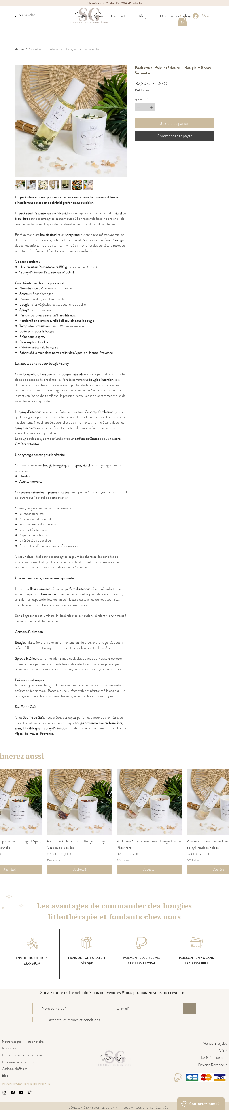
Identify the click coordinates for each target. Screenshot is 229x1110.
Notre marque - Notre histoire (23, 1041)
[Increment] (152, 107)
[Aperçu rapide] (79, 802)
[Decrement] (138, 107)
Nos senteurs (11, 1048)
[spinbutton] (145, 107)
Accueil (20, 48)
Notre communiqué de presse (22, 1054)
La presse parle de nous (18, 1061)
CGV (223, 1050)
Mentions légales (215, 1043)
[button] (89, 16)
